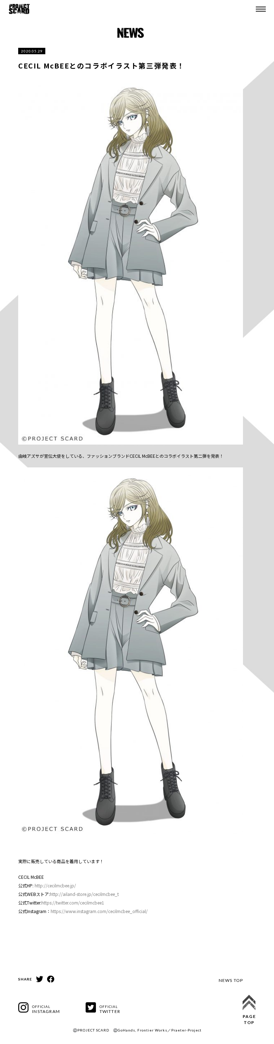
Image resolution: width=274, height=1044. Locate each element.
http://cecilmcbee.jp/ (55, 885)
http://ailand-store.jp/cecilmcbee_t (84, 894)
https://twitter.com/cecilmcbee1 (72, 902)
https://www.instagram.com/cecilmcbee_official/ (99, 911)
